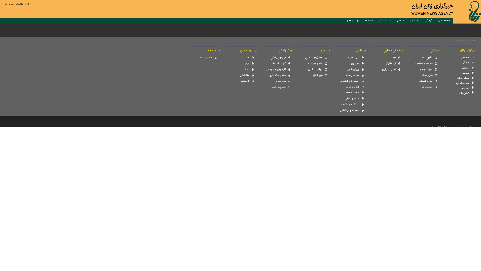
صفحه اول (464, 58)
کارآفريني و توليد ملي (275, 69)
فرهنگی (428, 21)
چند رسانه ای (352, 21)
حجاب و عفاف (352, 93)
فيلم (247, 64)
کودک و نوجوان (351, 87)
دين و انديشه (426, 81)
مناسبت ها (427, 87)
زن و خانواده (352, 58)
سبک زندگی (385, 21)
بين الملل (318, 75)
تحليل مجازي (389, 69)
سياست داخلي (315, 69)
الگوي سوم (427, 58)
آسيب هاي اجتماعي (349, 81)
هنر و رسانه (427, 75)
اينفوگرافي (244, 75)
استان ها (369, 21)
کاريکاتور (245, 81)
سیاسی (400, 21)
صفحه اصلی (444, 21)
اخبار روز (355, 64)
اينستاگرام (391, 64)
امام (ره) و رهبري (314, 58)
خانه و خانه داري (277, 75)
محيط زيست (352, 75)
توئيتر (393, 58)
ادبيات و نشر (426, 69)
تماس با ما (464, 93)
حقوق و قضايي (351, 99)
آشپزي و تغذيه (278, 87)
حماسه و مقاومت (424, 64)
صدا (247, 69)
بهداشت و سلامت (350, 104)
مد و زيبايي (280, 81)
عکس (246, 58)
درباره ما (465, 88)
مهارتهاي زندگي (278, 58)
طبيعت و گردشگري (349, 110)
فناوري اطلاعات (278, 64)
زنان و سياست (315, 64)
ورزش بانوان (353, 69)
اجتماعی (414, 21)
